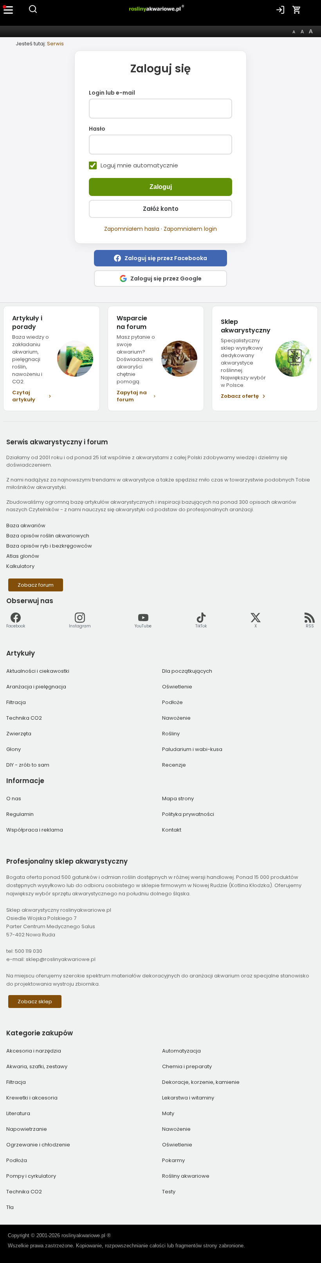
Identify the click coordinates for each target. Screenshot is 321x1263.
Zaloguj (161, 186)
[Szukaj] (33, 12)
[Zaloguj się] (280, 9)
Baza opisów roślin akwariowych (47, 535)
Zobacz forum (36, 585)
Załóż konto (161, 209)
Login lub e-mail (112, 93)
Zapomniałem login (190, 229)
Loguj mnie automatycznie (139, 165)
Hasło (97, 129)
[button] (160, 258)
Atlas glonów (22, 556)
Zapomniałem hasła (131, 229)
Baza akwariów (25, 525)
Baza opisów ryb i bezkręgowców (49, 546)
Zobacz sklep (35, 1001)
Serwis (55, 43)
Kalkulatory (20, 566)
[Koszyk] (296, 9)
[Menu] (8, 10)
